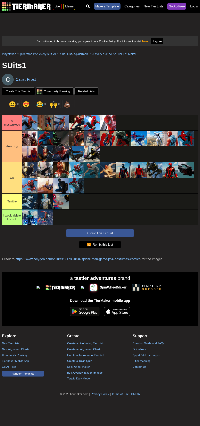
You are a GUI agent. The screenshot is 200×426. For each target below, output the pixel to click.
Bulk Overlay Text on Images (85, 372)
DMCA (135, 394)
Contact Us (139, 366)
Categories (132, 6)
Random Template (23, 373)
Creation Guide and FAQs (148, 343)
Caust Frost (26, 79)
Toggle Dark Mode (78, 378)
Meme (69, 6)
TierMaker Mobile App (15, 360)
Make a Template (107, 6)
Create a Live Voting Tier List (85, 343)
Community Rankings (15, 355)
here (145, 41)
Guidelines (139, 349)
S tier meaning (142, 360)
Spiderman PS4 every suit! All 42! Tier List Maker (105, 54)
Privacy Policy (100, 394)
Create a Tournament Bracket (85, 355)
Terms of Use (120, 394)
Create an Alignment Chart (83, 349)
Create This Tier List (18, 91)
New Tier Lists (153, 6)
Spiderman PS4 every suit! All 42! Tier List (45, 54)
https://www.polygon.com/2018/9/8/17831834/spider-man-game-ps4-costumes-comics (78, 259)
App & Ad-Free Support (147, 355)
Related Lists (86, 91)
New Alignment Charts (15, 349)
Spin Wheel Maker (78, 366)
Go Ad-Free (177, 6)
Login (194, 6)
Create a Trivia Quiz (79, 360)
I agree (157, 41)
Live (57, 6)
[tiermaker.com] (26, 6)
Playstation (9, 54)
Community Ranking (57, 91)
